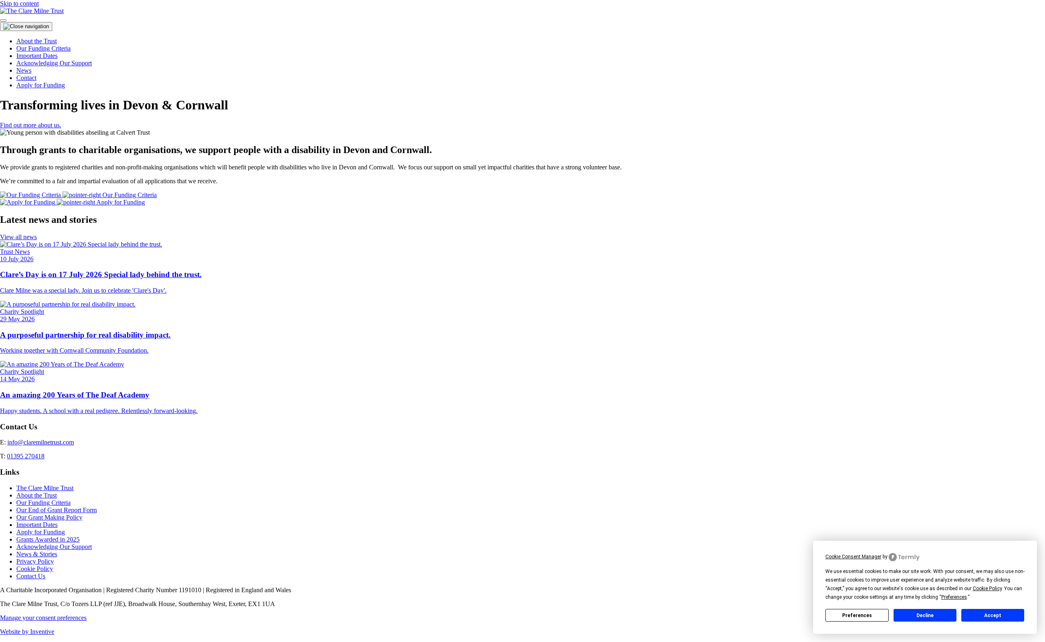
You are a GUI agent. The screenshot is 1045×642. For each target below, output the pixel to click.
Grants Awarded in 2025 (48, 539)
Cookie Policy (34, 568)
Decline (925, 615)
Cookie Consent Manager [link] (853, 557)
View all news (18, 236)
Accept (992, 615)
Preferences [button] (954, 597)
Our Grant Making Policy (49, 517)
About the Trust (36, 41)
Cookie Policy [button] (987, 588)
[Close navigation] (26, 26)
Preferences (857, 615)
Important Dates (37, 55)
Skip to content (19, 3)
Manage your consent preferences (43, 617)
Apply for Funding (40, 85)
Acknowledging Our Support (54, 63)
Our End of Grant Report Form (56, 509)
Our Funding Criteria (43, 48)
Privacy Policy (35, 561)
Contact (26, 77)
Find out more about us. (30, 125)
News (23, 70)
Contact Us (30, 576)
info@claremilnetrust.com (40, 442)
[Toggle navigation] (3, 20)
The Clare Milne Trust (44, 487)
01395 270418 (25, 456)
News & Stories (36, 554)
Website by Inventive (27, 631)
